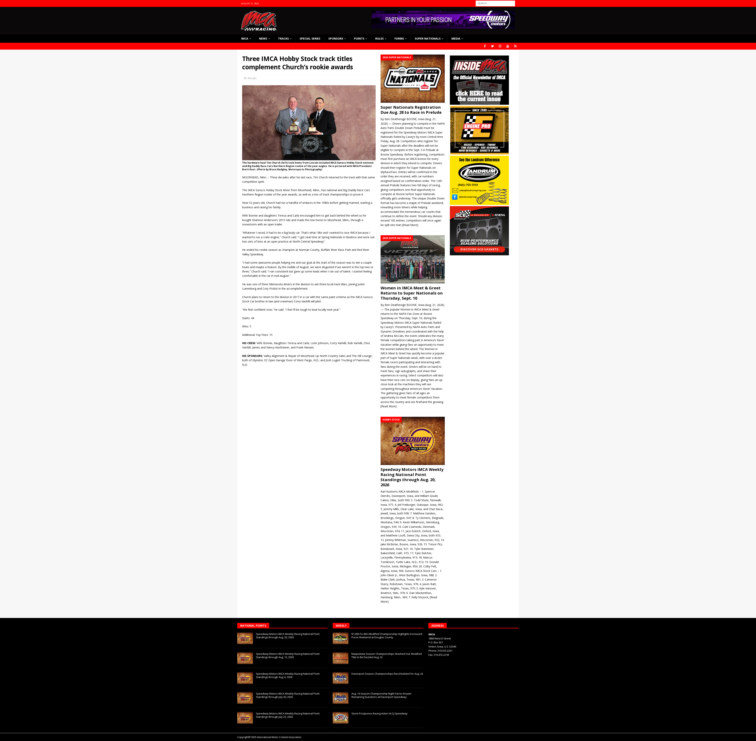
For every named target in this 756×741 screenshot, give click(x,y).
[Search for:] (495, 3)
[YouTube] (507, 46)
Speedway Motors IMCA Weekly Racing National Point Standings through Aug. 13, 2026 (288, 655)
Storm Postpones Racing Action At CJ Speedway (379, 713)
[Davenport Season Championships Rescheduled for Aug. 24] (340, 678)
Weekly (341, 625)
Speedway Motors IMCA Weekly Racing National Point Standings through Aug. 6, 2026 (288, 675)
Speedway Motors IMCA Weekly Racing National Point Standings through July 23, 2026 (288, 715)
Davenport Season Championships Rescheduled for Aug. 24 (387, 673)
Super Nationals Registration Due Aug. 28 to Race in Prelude (411, 110)
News (263, 38)
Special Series (310, 38)
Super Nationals (428, 38)
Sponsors (335, 38)
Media (455, 38)
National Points (253, 625)
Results (252, 78)
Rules (379, 38)
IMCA (244, 38)
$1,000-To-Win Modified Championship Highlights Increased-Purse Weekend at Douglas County (387, 635)
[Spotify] (515, 46)
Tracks (283, 38)
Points (359, 38)
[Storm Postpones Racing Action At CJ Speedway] (340, 718)
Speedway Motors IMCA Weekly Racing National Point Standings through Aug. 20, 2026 (412, 477)
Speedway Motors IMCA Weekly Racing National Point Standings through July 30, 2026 (288, 695)
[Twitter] (492, 46)
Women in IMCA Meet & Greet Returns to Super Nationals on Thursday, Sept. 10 (412, 293)
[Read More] (410, 225)
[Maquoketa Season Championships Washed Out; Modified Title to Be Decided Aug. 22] (340, 658)
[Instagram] (500, 46)
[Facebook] (484, 46)
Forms (399, 38)
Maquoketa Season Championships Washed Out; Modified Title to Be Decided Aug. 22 (386, 655)
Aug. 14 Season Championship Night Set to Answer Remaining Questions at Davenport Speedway (381, 695)
